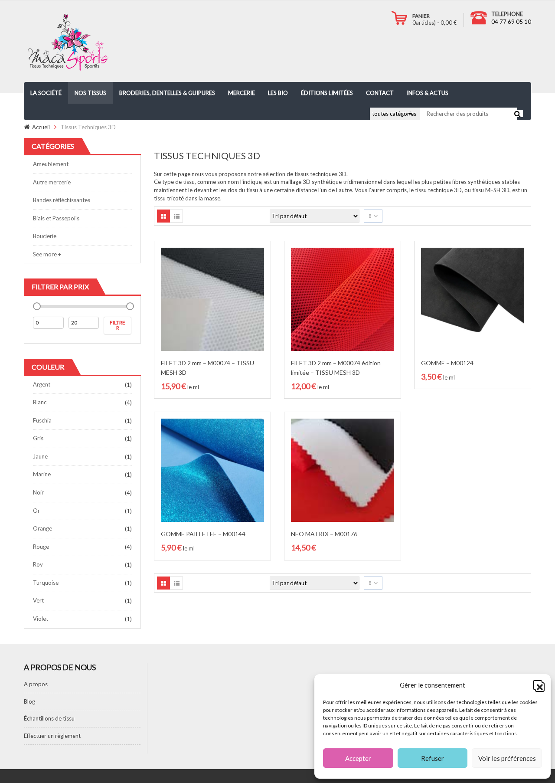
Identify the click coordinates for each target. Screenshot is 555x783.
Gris (38, 438)
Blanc (39, 402)
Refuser (432, 758)
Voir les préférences (507, 758)
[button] (537, 685)
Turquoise (46, 582)
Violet (40, 618)
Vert (38, 600)
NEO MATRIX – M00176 (324, 533)
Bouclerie (44, 236)
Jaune (40, 456)
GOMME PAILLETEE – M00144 (203, 533)
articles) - (434, 22)
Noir (38, 492)
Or (36, 510)
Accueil (41, 127)
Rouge (41, 546)
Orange (42, 528)
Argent (41, 384)
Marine (42, 474)
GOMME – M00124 (447, 363)
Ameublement (51, 164)
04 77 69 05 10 (511, 21)
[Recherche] (517, 113)
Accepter (358, 758)
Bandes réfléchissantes (61, 200)
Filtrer (117, 325)
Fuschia (42, 420)
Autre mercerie (52, 182)
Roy (38, 564)
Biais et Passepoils (56, 218)
